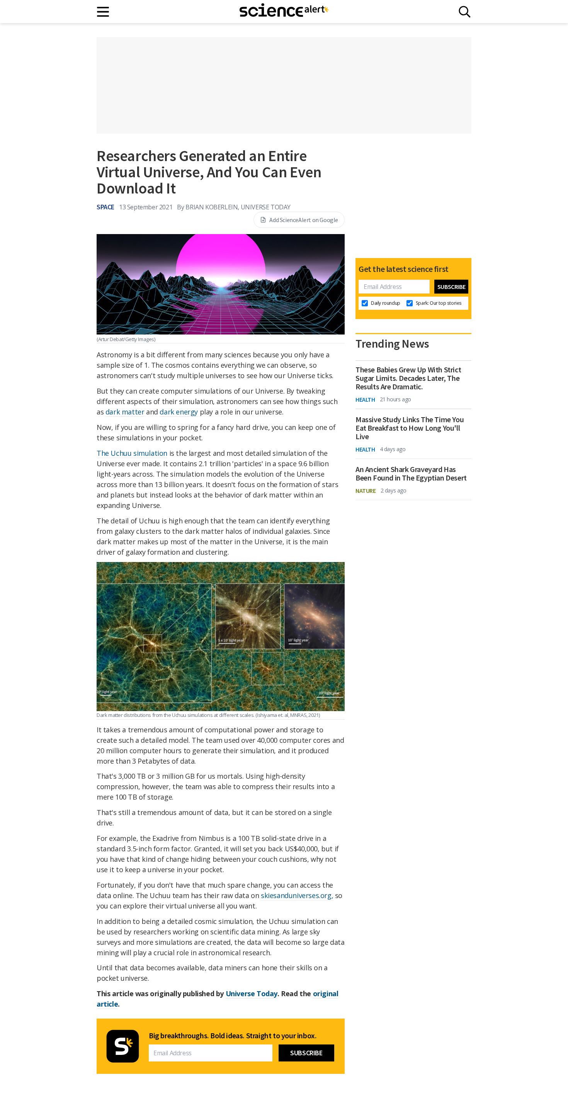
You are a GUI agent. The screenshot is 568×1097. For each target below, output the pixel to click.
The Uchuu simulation (132, 453)
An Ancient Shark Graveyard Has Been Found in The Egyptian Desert (411, 473)
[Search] (464, 12)
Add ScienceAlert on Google (303, 220)
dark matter (125, 411)
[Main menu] (103, 12)
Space (105, 206)
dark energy (179, 411)
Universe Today (251, 993)
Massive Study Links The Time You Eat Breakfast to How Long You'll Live (409, 428)
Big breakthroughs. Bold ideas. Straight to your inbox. (232, 1035)
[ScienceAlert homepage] (284, 12)
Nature (365, 490)
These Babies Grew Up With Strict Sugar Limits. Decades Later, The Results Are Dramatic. (408, 378)
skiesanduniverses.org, (297, 895)
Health (365, 399)
